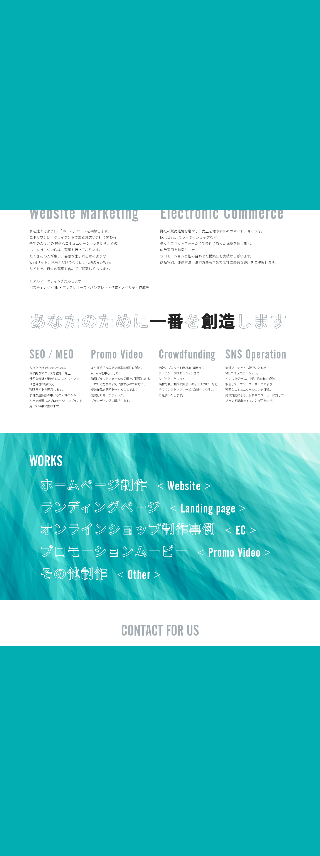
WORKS (207, 13)
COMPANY (176, 13)
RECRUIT (236, 13)
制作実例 (42, 839)
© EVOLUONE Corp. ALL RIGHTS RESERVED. (255, 838)
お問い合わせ (84, 839)
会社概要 (25, 839)
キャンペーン (61, 839)
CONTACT (302, 13)
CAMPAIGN (268, 13)
